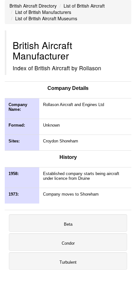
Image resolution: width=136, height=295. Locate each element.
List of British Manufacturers (43, 12)
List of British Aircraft (84, 6)
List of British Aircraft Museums (46, 18)
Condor (68, 243)
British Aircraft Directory (33, 6)
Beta (68, 224)
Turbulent (68, 262)
